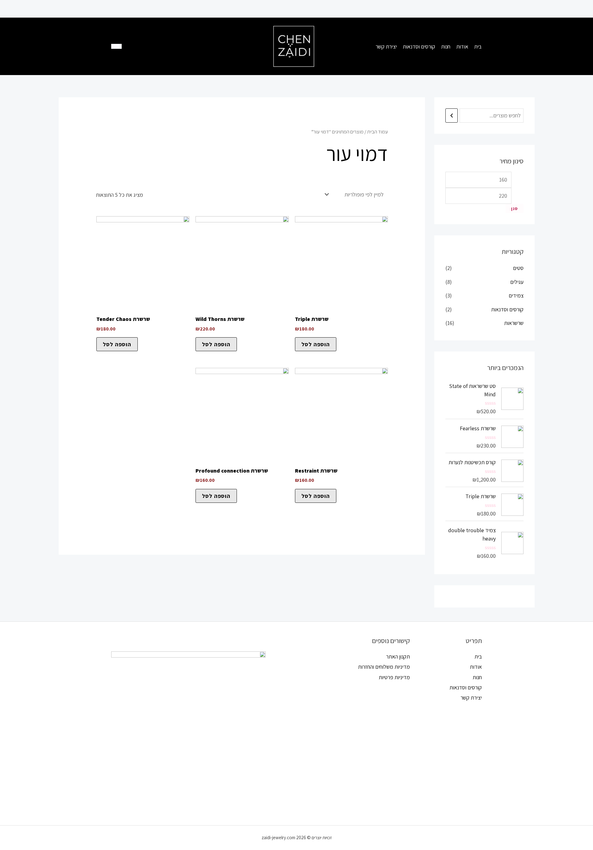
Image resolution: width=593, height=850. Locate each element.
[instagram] (174, 46)
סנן (514, 208)
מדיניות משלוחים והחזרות (384, 666)
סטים (518, 267)
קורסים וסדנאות (507, 309)
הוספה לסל (315, 344)
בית (478, 656)
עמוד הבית (377, 131)
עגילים (517, 281)
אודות (476, 666)
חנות (477, 677)
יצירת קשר (471, 697)
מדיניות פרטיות (394, 677)
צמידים (516, 295)
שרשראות (514, 322)
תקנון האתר (398, 656)
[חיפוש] (451, 115)
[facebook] (149, 46)
